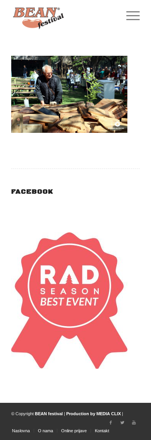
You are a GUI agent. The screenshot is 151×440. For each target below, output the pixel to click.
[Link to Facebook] (111, 422)
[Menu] (129, 15)
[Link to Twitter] (122, 422)
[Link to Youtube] (134, 422)
